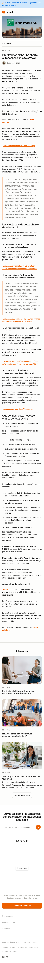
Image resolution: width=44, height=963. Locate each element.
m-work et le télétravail (11, 62)
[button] (39, 12)
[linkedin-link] (3, 957)
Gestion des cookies (9, 952)
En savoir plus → (9, 5)
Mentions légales (8, 947)
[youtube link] (7, 957)
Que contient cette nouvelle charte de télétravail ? (21, 57)
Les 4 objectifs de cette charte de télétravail (18, 53)
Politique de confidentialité (28, 947)
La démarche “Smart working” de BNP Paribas (19, 48)
